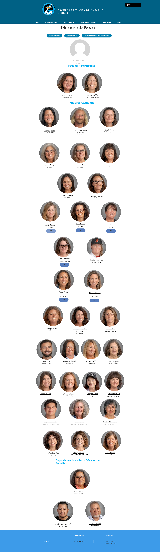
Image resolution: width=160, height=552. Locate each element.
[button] (70, 22)
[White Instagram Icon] (49, 542)
